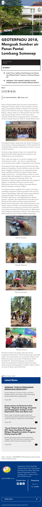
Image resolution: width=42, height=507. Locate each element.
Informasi (9, 457)
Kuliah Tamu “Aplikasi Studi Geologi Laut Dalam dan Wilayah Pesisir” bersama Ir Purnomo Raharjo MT (22, 75)
